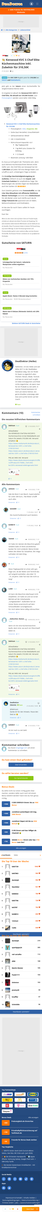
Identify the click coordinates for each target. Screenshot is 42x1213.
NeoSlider (15, 887)
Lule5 (13, 589)
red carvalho (17, 954)
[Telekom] (20, 1105)
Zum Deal (30, 1209)
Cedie (14, 928)
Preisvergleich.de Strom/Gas (22, 1121)
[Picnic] (7, 1105)
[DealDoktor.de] (12, 3)
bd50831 (14, 725)
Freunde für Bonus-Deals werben (24, 1140)
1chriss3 (15, 921)
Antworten (12, 502)
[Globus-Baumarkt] (20, 1094)
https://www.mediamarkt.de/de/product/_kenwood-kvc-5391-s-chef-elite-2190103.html (24, 446)
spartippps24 (17, 947)
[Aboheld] (7, 1094)
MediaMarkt (15, 80)
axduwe (14, 489)
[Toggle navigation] (37, 4)
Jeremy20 (15, 990)
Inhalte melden (29, 1198)
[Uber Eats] (33, 1105)
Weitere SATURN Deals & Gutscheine (26, 323)
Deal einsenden (21, 765)
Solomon (15, 982)
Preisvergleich (7, 98)
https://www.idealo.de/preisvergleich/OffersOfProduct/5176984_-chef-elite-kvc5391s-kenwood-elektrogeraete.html (24, 462)
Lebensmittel (25, 30)
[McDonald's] (20, 1100)
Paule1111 (16, 975)
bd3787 (14, 907)
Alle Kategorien (11, 30)
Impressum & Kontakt (14, 1198)
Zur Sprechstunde (21, 778)
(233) (26, 253)
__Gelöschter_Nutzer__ (16, 620)
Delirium (14, 425)
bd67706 (15, 900)
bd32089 (15, 509)
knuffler (15, 997)
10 (12, 71)
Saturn (4, 80)
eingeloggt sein (21, 748)
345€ (24, 129)
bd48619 (14, 525)
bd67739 (15, 866)
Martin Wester (17, 968)
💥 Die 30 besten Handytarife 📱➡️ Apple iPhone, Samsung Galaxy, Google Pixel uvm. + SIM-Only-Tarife (19, 1159)
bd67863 (15, 873)
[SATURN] (5, 55)
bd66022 (15, 894)
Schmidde (15, 1004)
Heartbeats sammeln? (21, 934)
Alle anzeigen (21, 848)
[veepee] (7, 1111)
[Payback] (33, 1100)
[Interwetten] (7, 1100)
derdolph (15, 880)
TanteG (13, 539)
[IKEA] (33, 1094)
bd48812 (15, 914)
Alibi (13, 961)
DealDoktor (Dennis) (16, 703)
